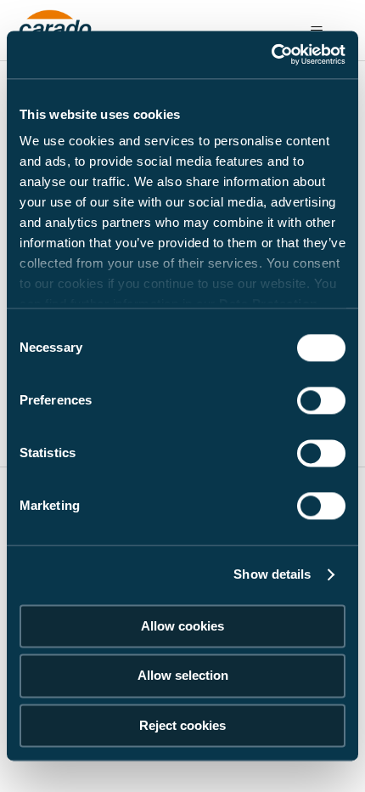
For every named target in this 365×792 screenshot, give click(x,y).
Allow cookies (182, 626)
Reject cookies (182, 725)
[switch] (321, 400)
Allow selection (183, 676)
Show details (272, 574)
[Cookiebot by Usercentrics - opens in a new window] (271, 54)
